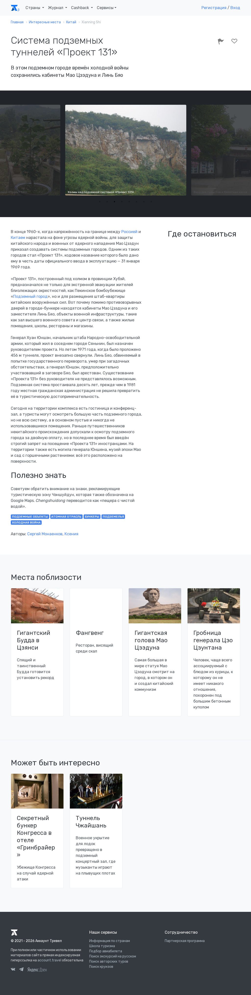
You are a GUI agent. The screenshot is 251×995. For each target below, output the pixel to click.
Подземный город (30, 296)
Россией (129, 231)
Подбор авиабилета (105, 951)
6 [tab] (136, 201)
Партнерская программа (185, 941)
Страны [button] (33, 7)
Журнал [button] (56, 7)
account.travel (49, 960)
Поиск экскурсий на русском (112, 956)
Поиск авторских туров (108, 961)
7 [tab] (143, 201)
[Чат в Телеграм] (21, 970)
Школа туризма (102, 946)
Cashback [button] (80, 7)
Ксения (71, 534)
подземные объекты (30, 516)
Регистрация (213, 7)
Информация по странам (109, 941)
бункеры (92, 516)
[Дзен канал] (37, 969)
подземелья (113, 516)
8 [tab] (151, 201)
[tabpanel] (125, 150)
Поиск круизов (101, 967)
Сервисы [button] (105, 7)
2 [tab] (107, 201)
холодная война (26, 522)
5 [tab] (129, 201)
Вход (235, 7)
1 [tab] (99, 201)
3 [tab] (114, 201)
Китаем (18, 237)
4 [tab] (121, 201)
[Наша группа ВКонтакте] (13, 970)
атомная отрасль (66, 516)
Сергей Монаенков (45, 534)
